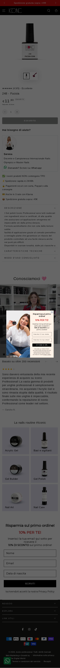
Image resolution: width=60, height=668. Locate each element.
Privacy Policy (47, 354)
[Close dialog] (52, 312)
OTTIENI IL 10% (41, 345)
